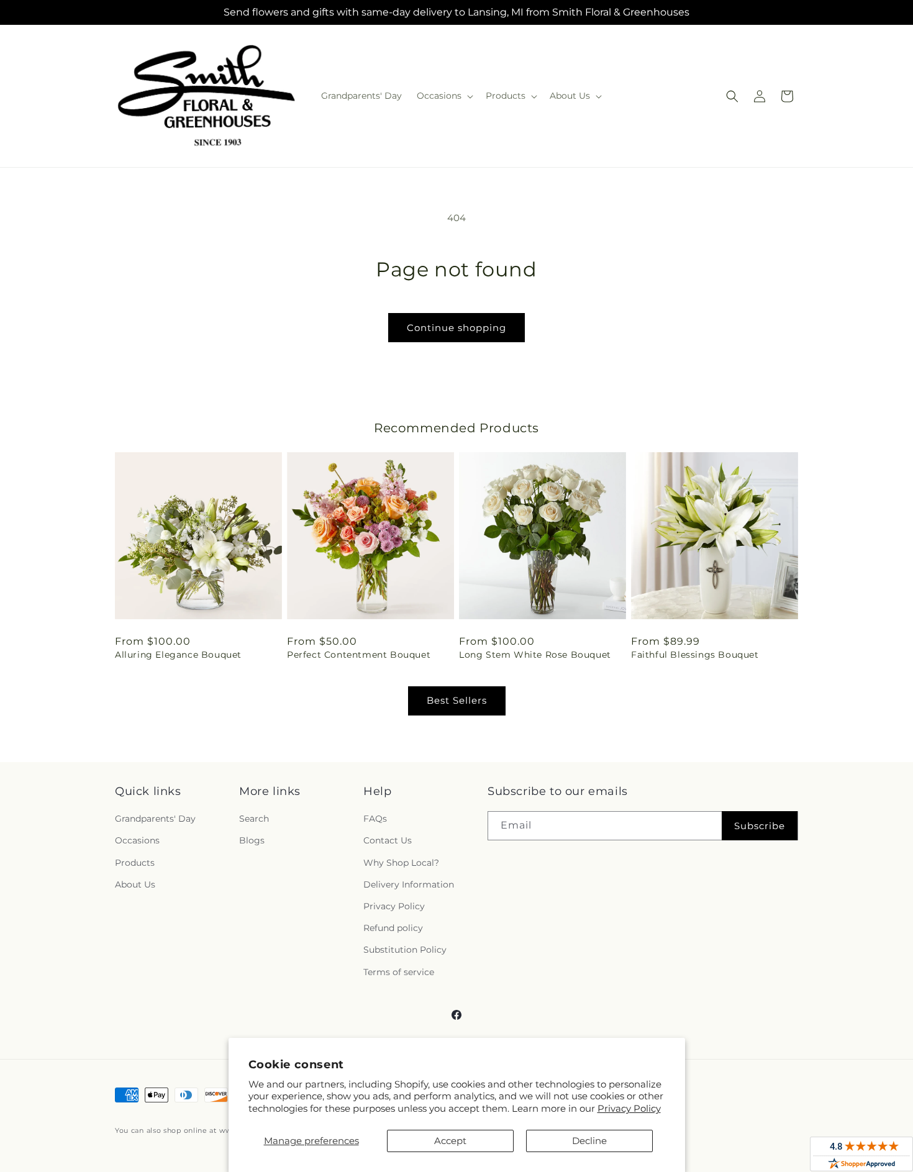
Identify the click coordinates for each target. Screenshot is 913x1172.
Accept (450, 1141)
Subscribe (759, 826)
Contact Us (387, 841)
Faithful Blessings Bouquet (695, 654)
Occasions (137, 841)
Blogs (252, 841)
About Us (135, 884)
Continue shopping (456, 328)
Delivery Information (408, 884)
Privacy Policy (629, 1108)
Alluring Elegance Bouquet (178, 654)
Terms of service (398, 972)
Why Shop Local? (401, 862)
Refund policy (393, 928)
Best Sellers (457, 700)
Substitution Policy (405, 949)
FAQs (375, 818)
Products (135, 862)
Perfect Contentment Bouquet (358, 654)
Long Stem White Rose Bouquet (535, 654)
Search (254, 818)
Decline (589, 1141)
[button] (443, 96)
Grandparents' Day (155, 818)
